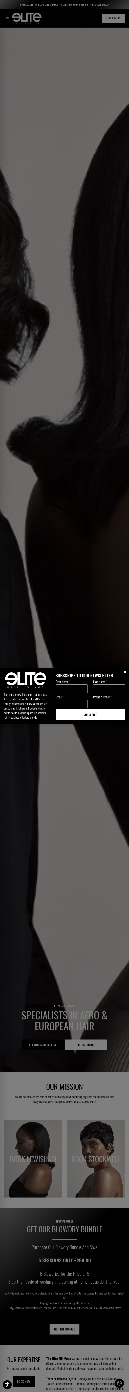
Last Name (100, 681)
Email (60, 696)
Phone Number (102, 696)
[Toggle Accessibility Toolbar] (7, 1384)
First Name (63, 681)
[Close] (125, 672)
